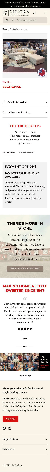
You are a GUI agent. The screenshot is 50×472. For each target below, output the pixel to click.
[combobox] (25, 20)
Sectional (24, 29)
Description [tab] (9, 152)
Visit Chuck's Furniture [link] (25, 268)
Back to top (25, 375)
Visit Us (10, 419)
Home (5, 29)
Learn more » (33, 5)
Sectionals (14, 29)
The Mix (7, 82)
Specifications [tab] (27, 152)
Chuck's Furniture (15, 465)
